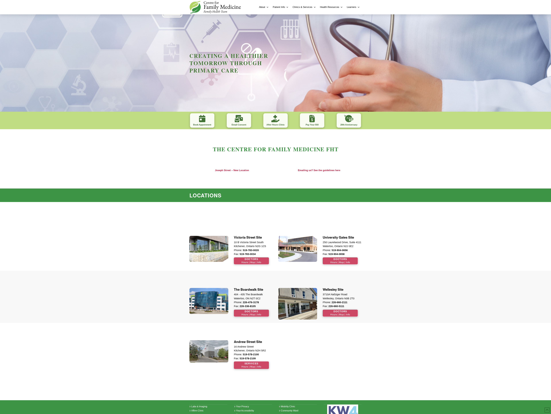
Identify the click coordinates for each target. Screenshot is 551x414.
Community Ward (289, 410)
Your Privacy (242, 406)
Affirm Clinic (197, 410)
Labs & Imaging (199, 406)
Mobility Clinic (288, 406)
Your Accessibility (245, 410)
